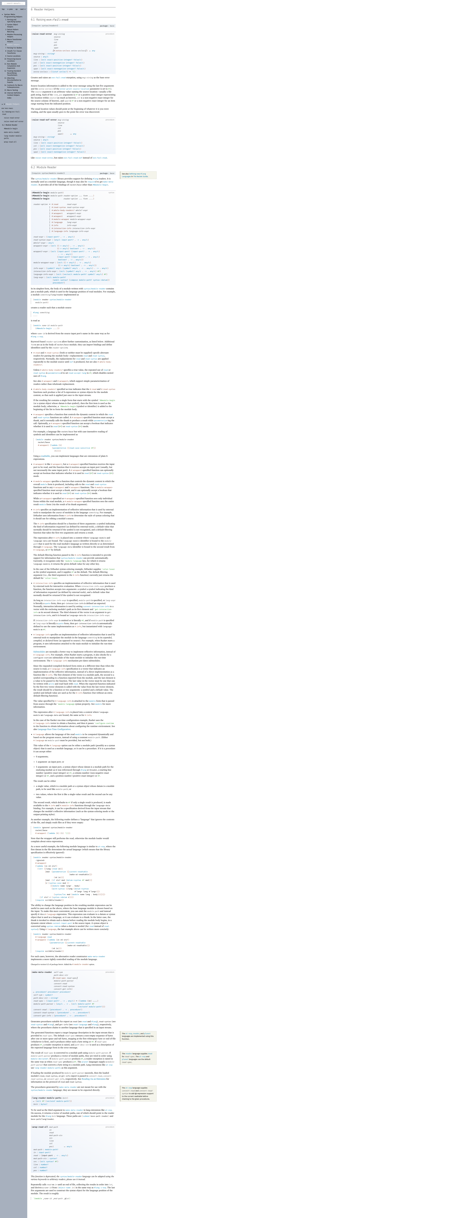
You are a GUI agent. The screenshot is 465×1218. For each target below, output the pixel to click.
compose (74, 280)
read (85, 356)
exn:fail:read (57, 19)
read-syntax (99, 356)
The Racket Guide (140, 176)
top (3, 9)
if (54, 880)
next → (23, 9)
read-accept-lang (77, 373)
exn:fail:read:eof (73, 158)
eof (71, 362)
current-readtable (78, 872)
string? (51, 54)
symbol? (51, 268)
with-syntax (59, 889)
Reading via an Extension (94, 1079)
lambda (54, 445)
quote (47, 603)
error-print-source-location (74, 89)
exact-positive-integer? (59, 60)
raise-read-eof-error (44, 120)
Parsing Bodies (14, 48)
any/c (45, 57)
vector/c (68, 274)
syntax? (64, 280)
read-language (80, 1025)
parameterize (54, 373)
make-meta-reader (96, 956)
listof (55, 72)
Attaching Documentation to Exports (14, 80)
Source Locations (13, 56)
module (37, 300)
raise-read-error (42, 34)
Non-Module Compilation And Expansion (13, 66)
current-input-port (62, 923)
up (16, 9)
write (51, 684)
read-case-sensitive (80, 448)
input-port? (53, 237)
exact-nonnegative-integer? (60, 63)
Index (9, 98)
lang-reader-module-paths (48, 1068)
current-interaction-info (96, 606)
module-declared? (39, 1059)
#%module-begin (100, 185)
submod (86, 1116)
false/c (77, 60)
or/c (44, 60)
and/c (56, 280)
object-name (65, 1188)
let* (41, 869)
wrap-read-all (40, 1127)
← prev (10, 9)
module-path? (80, 274)
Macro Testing (12, 90)
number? (44, 1164)
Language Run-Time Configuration (54, 729)
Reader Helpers (13, 45)
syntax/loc (60, 894)
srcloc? (63, 72)
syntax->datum (100, 280)
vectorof (83, 1007)
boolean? (74, 248)
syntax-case (56, 883)
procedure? (58, 283)
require (37, 26)
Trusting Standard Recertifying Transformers (14, 73)
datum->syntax (74, 880)
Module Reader (11, 125)
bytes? (44, 1104)
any (93, 51)
